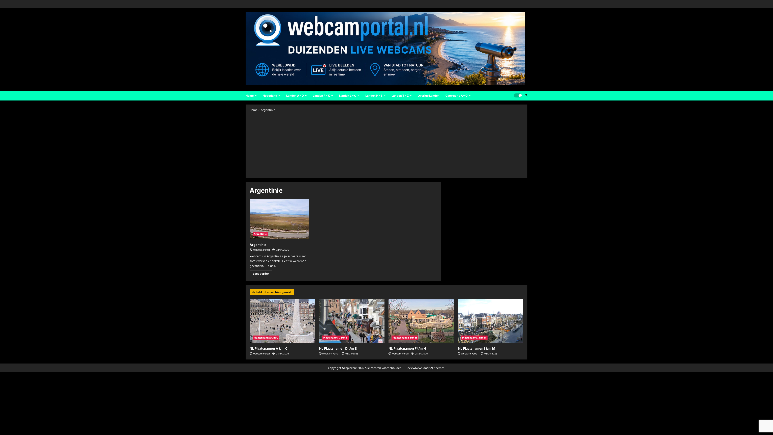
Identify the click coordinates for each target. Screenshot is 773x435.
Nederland (270, 95)
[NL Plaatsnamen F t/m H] (421, 321)
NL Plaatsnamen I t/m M (476, 348)
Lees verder (262, 274)
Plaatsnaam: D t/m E (335, 337)
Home (250, 95)
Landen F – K (321, 95)
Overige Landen (428, 95)
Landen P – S (373, 95)
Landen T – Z (400, 95)
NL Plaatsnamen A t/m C (269, 348)
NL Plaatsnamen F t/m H (407, 348)
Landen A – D (295, 95)
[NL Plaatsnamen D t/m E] (351, 321)
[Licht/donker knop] (518, 95)
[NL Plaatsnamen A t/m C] (282, 321)
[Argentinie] (279, 219)
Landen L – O (347, 95)
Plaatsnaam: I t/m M (474, 337)
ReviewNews (414, 368)
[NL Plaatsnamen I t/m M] (490, 321)
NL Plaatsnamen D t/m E (338, 348)
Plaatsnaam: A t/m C (266, 337)
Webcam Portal (261, 250)
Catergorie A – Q (456, 95)
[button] (526, 95)
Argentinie (260, 234)
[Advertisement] (386, 144)
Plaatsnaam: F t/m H (405, 337)
